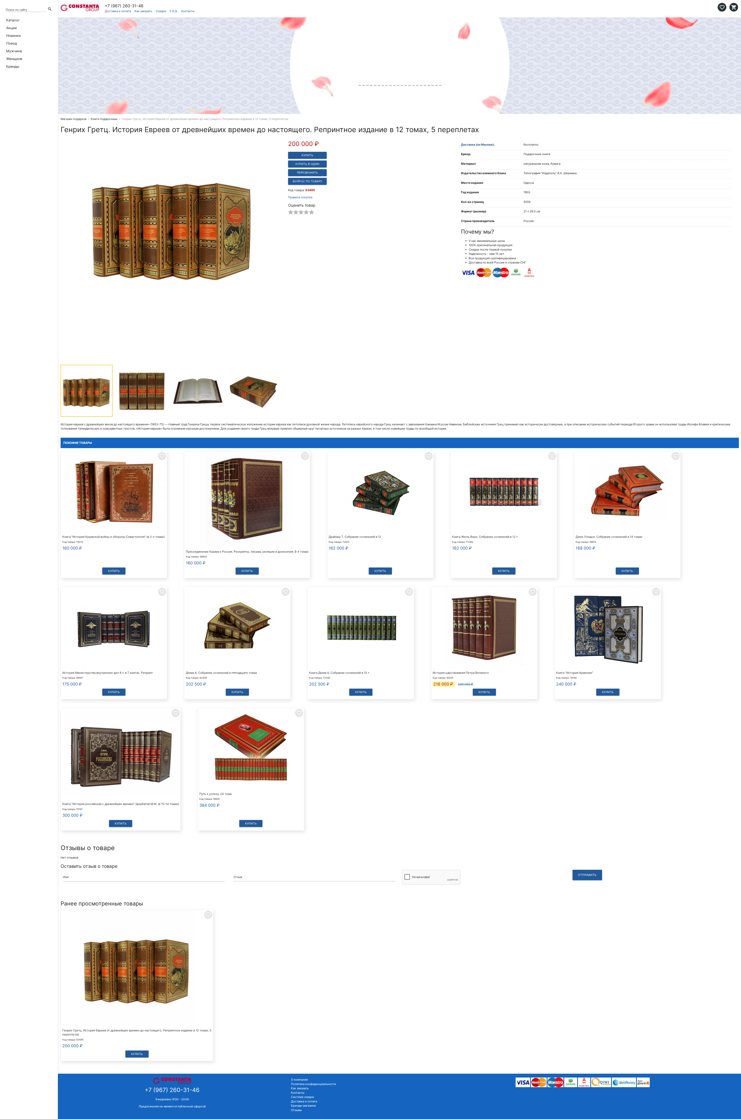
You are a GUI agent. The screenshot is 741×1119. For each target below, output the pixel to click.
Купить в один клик (307, 164)
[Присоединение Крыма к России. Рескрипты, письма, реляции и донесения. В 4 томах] (247, 499)
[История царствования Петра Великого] (484, 627)
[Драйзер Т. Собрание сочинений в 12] (380, 492)
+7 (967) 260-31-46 (124, 5)
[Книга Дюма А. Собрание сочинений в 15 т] (361, 627)
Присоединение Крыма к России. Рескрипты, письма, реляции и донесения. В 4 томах (247, 551)
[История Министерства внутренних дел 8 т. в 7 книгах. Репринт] (114, 627)
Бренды (12, 66)
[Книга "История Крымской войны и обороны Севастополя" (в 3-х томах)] (114, 492)
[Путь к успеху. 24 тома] (251, 749)
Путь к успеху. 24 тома (215, 794)
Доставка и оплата (118, 11)
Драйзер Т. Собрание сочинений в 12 (355, 537)
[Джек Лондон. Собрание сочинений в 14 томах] (627, 492)
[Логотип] (80, 10)
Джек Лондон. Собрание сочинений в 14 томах (609, 537)
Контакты (188, 11)
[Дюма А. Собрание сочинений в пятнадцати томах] (237, 627)
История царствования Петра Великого (461, 673)
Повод (11, 43)
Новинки (13, 36)
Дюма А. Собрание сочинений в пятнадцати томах (221, 673)
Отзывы (296, 1110)
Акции (11, 28)
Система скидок (302, 1097)
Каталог (13, 20)
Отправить (587, 875)
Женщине (14, 59)
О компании (299, 1079)
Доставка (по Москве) (477, 144)
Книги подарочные (104, 119)
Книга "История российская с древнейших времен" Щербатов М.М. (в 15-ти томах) (120, 804)
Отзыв (237, 877)
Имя (66, 877)
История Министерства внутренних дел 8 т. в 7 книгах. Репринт (107, 673)
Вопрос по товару (307, 181)
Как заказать (143, 11)
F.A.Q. (174, 11)
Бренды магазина (303, 1105)
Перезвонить (307, 172)
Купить (307, 155)
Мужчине (14, 51)
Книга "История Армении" (574, 673)
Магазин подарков (73, 119)
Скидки (161, 11)
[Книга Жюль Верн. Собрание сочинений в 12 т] (504, 492)
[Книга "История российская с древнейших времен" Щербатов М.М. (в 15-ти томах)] (120, 754)
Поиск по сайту (16, 10)
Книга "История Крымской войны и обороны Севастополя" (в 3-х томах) (113, 537)
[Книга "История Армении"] (608, 627)
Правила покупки (300, 197)
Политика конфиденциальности (313, 1084)
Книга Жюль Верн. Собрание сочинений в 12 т (485, 537)
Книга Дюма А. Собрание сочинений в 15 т (339, 673)
